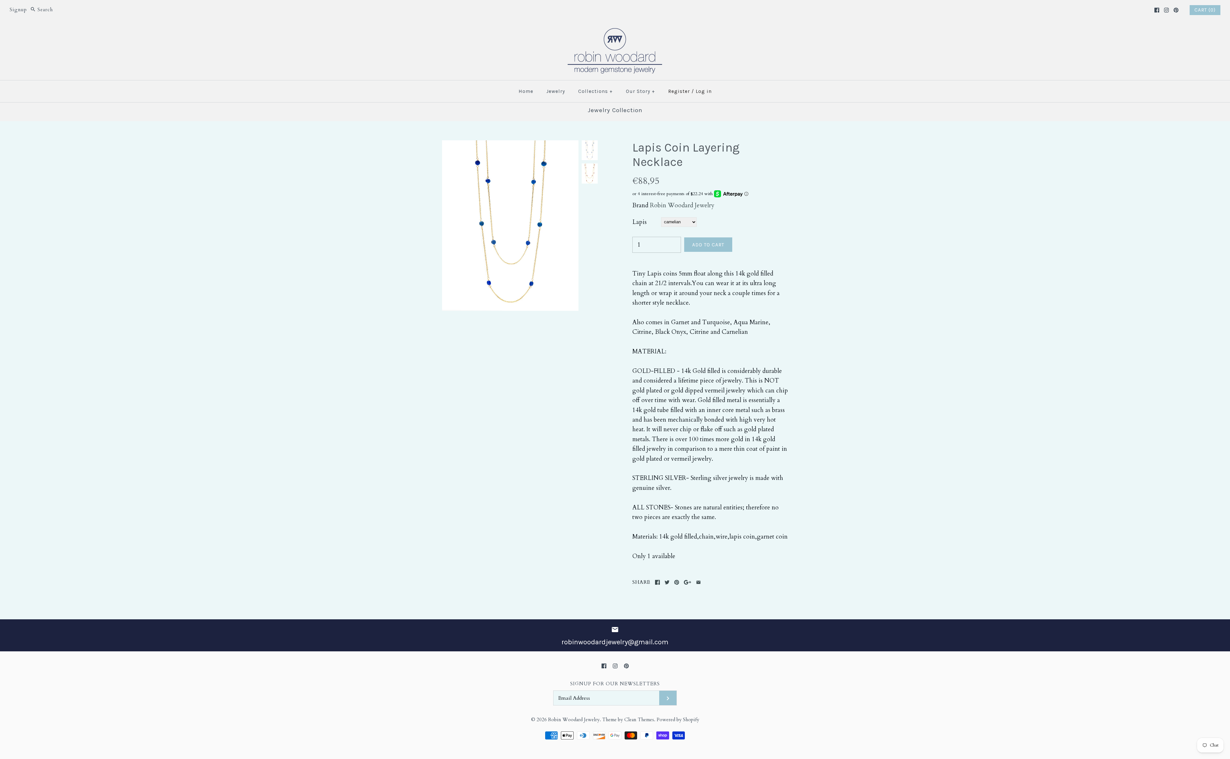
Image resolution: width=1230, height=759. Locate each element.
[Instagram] (1166, 10)
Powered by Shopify (678, 719)
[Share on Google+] (687, 582)
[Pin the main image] (676, 582)
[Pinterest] (1176, 10)
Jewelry (555, 91)
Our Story (640, 91)
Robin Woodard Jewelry (682, 205)
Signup (18, 9)
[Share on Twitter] (667, 582)
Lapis (639, 222)
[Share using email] (698, 582)
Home (526, 91)
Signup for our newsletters (615, 684)
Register (679, 91)
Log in (704, 91)
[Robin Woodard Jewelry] (615, 32)
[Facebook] (1156, 10)
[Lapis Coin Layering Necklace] (510, 145)
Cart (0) (1205, 10)
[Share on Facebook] (657, 582)
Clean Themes (639, 719)
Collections (595, 91)
